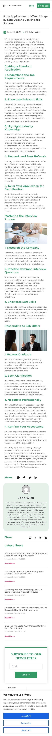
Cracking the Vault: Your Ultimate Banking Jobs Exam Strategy (25, 627)
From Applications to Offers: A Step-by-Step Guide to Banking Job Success (26, 554)
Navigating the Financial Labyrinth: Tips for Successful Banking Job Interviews (26, 609)
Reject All (26, 730)
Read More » (10, 563)
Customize (26, 723)
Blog (31, 6)
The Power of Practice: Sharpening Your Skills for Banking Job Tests (24, 572)
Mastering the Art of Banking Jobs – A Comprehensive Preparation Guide (23, 590)
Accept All (26, 716)
